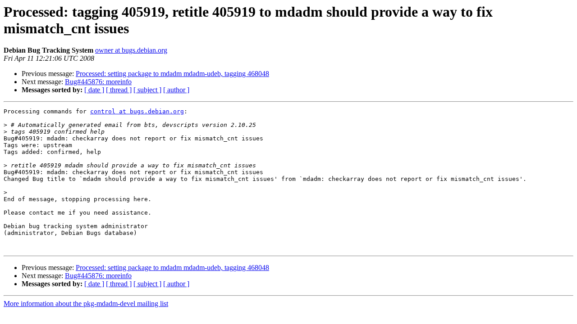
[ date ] (94, 90)
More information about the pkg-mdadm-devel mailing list (86, 303)
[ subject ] (147, 90)
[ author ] (176, 90)
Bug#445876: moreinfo (98, 82)
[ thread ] (119, 90)
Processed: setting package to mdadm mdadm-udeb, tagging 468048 (172, 73)
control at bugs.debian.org (137, 111)
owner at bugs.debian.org (131, 50)
